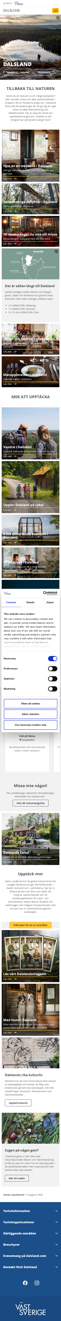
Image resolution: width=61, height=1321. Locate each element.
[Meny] (55, 11)
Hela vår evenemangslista (31, 803)
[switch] (52, 668)
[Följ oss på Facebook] (25, 1282)
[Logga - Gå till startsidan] (14, 10)
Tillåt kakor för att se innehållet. (30, 925)
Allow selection (30, 714)
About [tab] (50, 602)
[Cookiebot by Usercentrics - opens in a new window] (43, 593)
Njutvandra (44, 72)
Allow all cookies (30, 703)
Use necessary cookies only (30, 724)
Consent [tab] (11, 602)
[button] (30, 47)
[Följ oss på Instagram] (36, 1282)
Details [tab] (30, 602)
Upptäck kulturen (18, 1102)
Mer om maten (17, 1178)
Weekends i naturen (18, 72)
